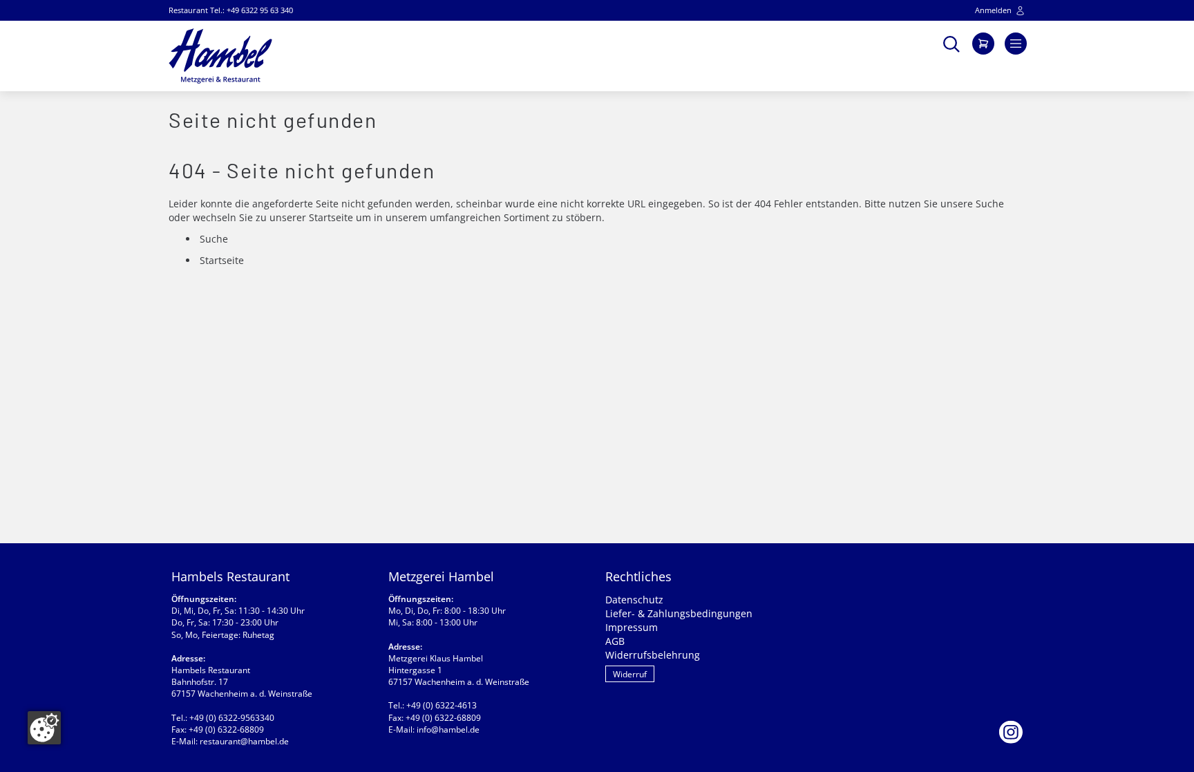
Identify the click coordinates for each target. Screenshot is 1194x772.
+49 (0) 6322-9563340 (231, 718)
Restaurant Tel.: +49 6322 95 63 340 (231, 10)
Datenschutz (634, 599)
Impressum (631, 627)
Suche (990, 203)
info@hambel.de (448, 729)
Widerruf (630, 674)
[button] (951, 42)
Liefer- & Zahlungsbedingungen (678, 613)
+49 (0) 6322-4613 (441, 705)
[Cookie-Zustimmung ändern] (44, 727)
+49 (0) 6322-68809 (226, 729)
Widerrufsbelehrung (652, 654)
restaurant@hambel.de (244, 741)
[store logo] (220, 56)
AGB (615, 641)
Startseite (331, 217)
